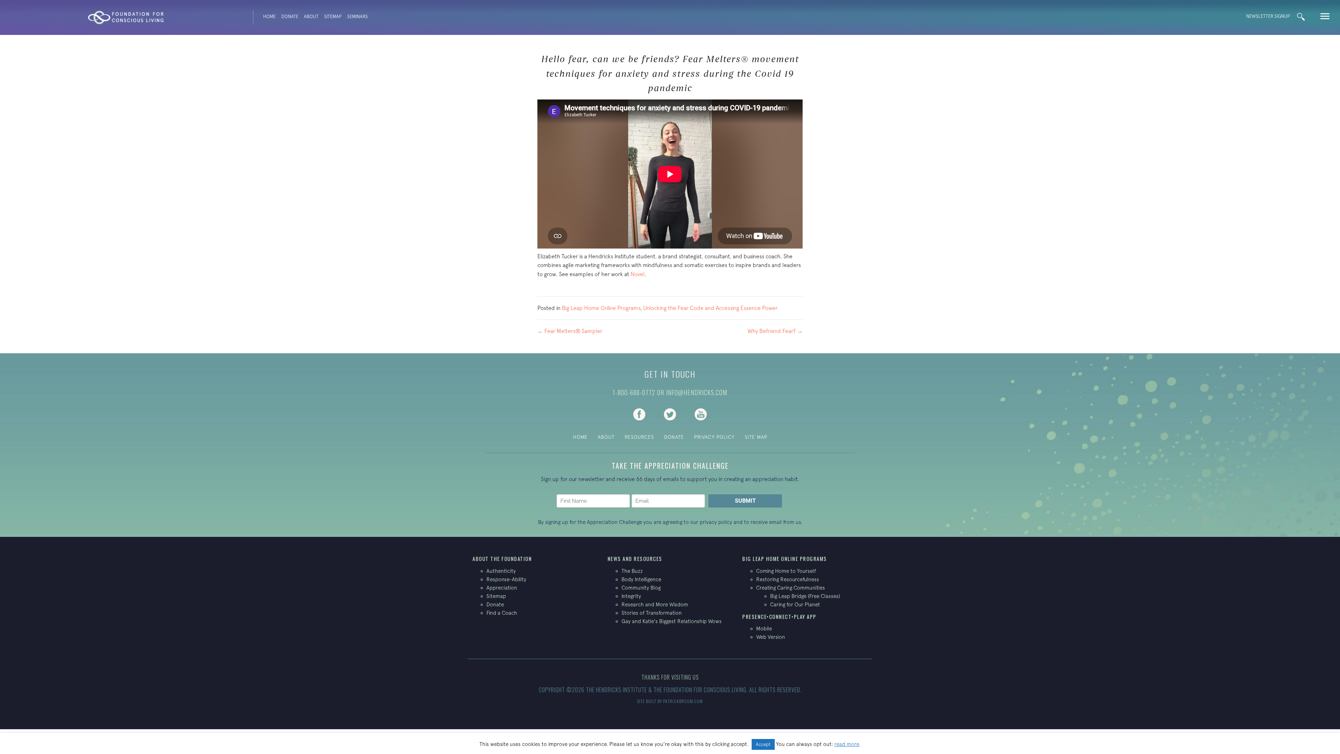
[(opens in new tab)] (639, 414)
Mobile (764, 628)
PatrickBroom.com (683, 701)
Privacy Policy (714, 437)
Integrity (631, 596)
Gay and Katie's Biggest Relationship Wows (671, 621)
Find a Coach (501, 613)
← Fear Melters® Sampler (569, 331)
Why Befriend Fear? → (775, 331)
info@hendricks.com (696, 392)
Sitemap (333, 16)
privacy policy (716, 522)
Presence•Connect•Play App (779, 616)
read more (846, 744)
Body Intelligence (641, 579)
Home (269, 16)
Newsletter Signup (1268, 16)
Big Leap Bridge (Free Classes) (805, 596)
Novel (638, 274)
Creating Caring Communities (790, 588)
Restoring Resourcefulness (787, 579)
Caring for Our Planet (795, 604)
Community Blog (641, 588)
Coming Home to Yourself (786, 571)
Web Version (770, 637)
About (311, 16)
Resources (639, 437)
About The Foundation (502, 558)
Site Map (756, 437)
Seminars (357, 16)
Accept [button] (763, 744)
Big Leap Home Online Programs (601, 308)
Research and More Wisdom (654, 604)
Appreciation (501, 588)
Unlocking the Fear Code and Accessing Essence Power (710, 308)
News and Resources (635, 558)
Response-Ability (506, 579)
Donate (289, 16)
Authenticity (501, 571)
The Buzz (632, 571)
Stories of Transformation (651, 613)
